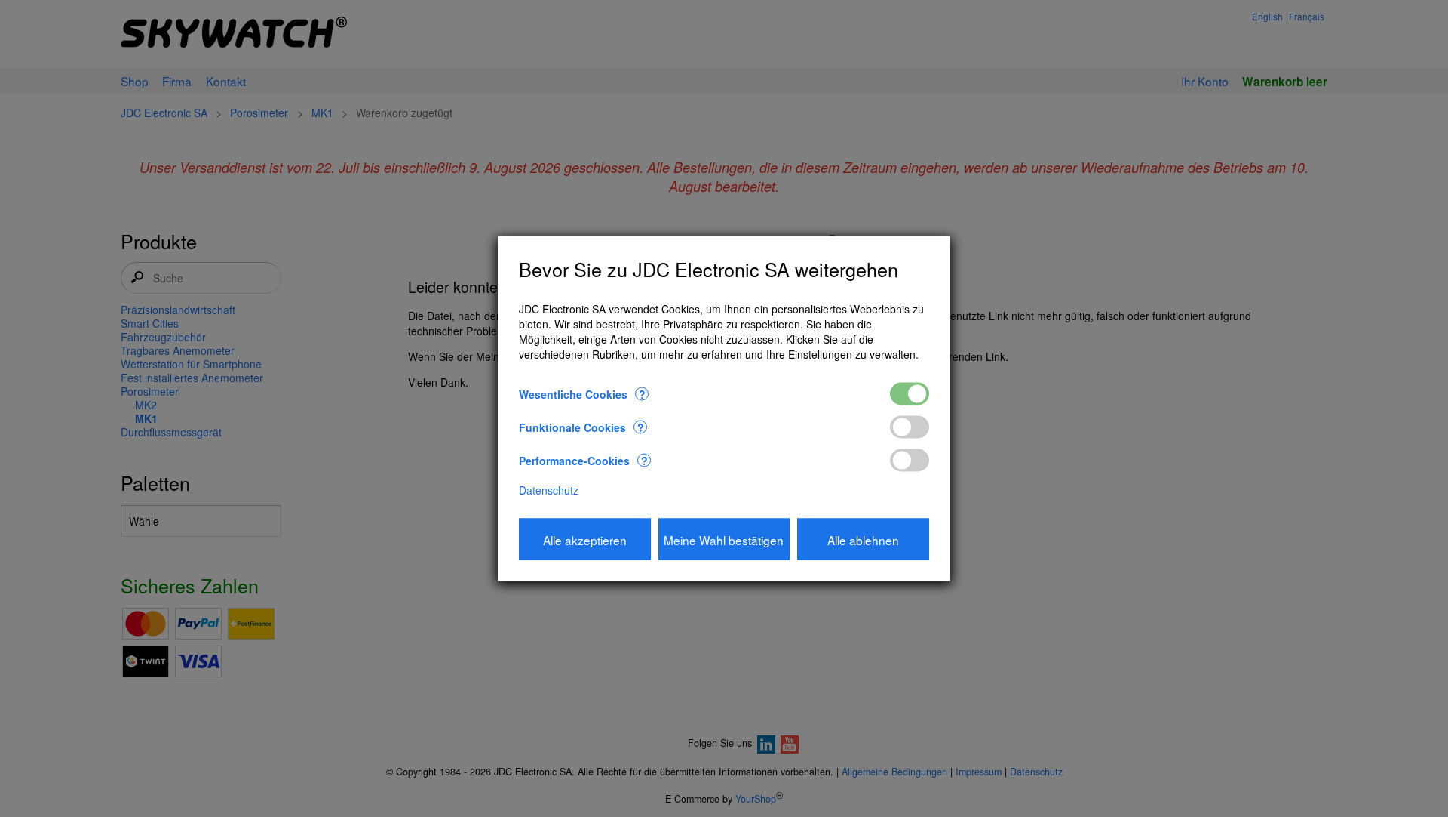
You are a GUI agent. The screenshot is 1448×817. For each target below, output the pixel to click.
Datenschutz (548, 490)
